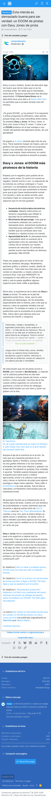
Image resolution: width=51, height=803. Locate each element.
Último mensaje (13, 697)
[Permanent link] (39, 167)
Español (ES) (7, 777)
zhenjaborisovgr (42, 687)
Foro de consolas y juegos (17, 716)
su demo (19, 141)
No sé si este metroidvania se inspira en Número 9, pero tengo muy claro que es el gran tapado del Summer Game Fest (25, 447)
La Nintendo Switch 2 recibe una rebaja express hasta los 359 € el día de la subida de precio (27, 707)
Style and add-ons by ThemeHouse (30, 795)
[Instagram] (7, 798)
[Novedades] (47, 4)
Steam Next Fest (38, 99)
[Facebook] (2, 798)
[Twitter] (15, 798)
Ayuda (25, 785)
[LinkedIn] (11, 798)
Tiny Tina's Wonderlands (30, 511)
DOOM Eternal (9, 486)
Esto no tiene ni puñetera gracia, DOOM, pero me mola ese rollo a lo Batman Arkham (24, 570)
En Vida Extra (9, 441)
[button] (4, 3)
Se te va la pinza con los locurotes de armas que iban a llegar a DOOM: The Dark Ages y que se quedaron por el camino (25, 581)
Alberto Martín (23, 620)
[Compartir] (43, 52)
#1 (47, 52)
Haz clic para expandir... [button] (25, 343)
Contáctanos (7, 781)
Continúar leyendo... (12, 626)
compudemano (10, 29)
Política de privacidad (11, 785)
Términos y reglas (23, 781)
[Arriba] (37, 785)
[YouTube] (19, 798)
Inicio (32, 785)
